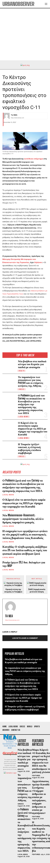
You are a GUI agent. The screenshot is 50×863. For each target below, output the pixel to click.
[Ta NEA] (7, 116)
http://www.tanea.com (17, 117)
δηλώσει (38, 262)
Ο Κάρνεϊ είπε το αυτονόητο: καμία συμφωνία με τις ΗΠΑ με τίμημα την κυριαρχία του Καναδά (32, 428)
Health (21, 371)
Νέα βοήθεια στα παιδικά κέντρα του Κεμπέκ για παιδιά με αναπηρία (32, 364)
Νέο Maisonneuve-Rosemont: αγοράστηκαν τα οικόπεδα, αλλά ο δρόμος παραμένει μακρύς (23, 518)
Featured (36, 775)
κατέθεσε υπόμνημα (33, 159)
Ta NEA (14, 115)
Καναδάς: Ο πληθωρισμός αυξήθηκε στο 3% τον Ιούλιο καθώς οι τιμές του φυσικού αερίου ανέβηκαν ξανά (24, 550)
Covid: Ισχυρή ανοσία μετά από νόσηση (36, 590)
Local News (23, 417)
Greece (21, 389)
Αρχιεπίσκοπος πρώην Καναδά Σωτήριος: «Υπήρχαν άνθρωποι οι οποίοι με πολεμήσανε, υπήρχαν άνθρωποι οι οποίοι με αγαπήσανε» (40, 796)
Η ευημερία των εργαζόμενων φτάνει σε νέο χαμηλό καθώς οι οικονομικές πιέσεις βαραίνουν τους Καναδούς (24, 534)
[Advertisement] (25, 34)
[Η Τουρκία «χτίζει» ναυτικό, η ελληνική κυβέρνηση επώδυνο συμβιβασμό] (9, 449)
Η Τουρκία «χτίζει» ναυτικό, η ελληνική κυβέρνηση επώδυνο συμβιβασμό (29, 449)
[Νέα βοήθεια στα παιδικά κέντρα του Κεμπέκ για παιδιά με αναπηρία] (9, 366)
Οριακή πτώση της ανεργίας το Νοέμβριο (13, 590)
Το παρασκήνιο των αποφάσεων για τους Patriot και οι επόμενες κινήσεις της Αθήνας (30, 381)
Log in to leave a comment (25, 638)
